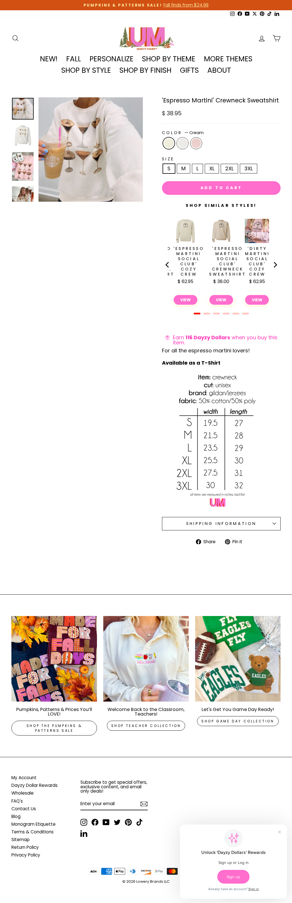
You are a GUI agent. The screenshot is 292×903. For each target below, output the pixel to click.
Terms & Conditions (32, 832)
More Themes (228, 59)
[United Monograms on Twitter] (117, 822)
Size (168, 159)
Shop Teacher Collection (146, 725)
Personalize (111, 59)
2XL (229, 168)
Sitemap (20, 840)
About (219, 70)
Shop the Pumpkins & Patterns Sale (54, 728)
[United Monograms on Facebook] (95, 822)
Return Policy (25, 847)
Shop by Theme (168, 59)
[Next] (275, 264)
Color (183, 133)
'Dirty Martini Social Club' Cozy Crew (257, 261)
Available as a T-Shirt (191, 363)
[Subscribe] (144, 804)
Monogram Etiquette (33, 824)
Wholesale (22, 793)
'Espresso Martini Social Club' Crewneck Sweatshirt (227, 261)
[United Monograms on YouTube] (106, 822)
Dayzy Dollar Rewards (34, 785)
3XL (248, 168)
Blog (16, 816)
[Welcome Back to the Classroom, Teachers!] (146, 659)
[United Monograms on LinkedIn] (83, 833)
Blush (196, 143)
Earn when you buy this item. (225, 340)
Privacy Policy (25, 855)
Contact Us (23, 809)
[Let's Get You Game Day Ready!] (238, 659)
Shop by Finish (145, 70)
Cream (169, 143)
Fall (73, 59)
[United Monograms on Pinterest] (128, 822)
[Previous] (167, 264)
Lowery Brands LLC (153, 881)
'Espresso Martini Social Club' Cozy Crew (188, 261)
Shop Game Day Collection (237, 721)
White (182, 143)
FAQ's (17, 801)
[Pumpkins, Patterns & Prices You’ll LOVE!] (54, 659)
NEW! (49, 59)
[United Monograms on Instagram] (83, 822)
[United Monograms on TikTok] (139, 822)
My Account (23, 778)
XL (211, 168)
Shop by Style (86, 70)
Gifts (189, 70)
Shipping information (221, 523)
